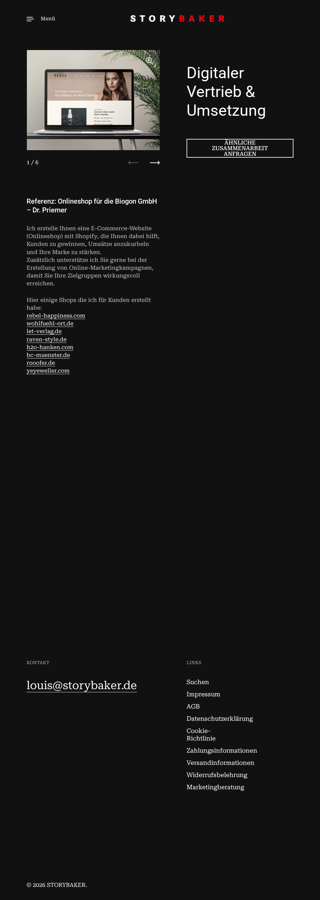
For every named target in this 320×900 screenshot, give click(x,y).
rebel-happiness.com (56, 315)
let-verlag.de (44, 331)
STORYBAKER (66, 885)
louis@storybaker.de (82, 685)
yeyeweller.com (48, 370)
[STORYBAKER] (160, 18)
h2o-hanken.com (50, 347)
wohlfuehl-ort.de (50, 323)
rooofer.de (41, 362)
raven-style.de (47, 339)
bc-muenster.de (48, 355)
